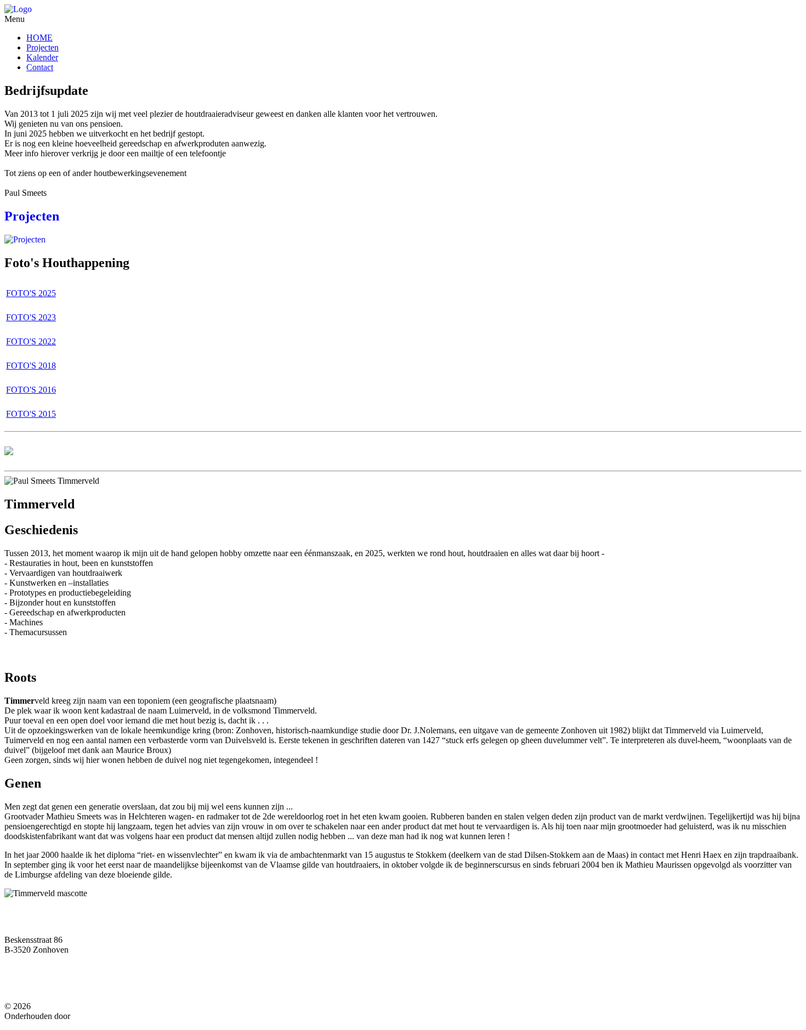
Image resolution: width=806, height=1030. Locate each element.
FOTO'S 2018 (31, 365)
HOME (39, 37)
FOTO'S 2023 (31, 317)
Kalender (42, 57)
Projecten (42, 47)
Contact (39, 67)
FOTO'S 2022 (31, 341)
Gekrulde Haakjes (103, 1016)
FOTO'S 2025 (31, 293)
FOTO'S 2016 (31, 389)
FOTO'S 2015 (31, 413)
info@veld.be (62, 983)
